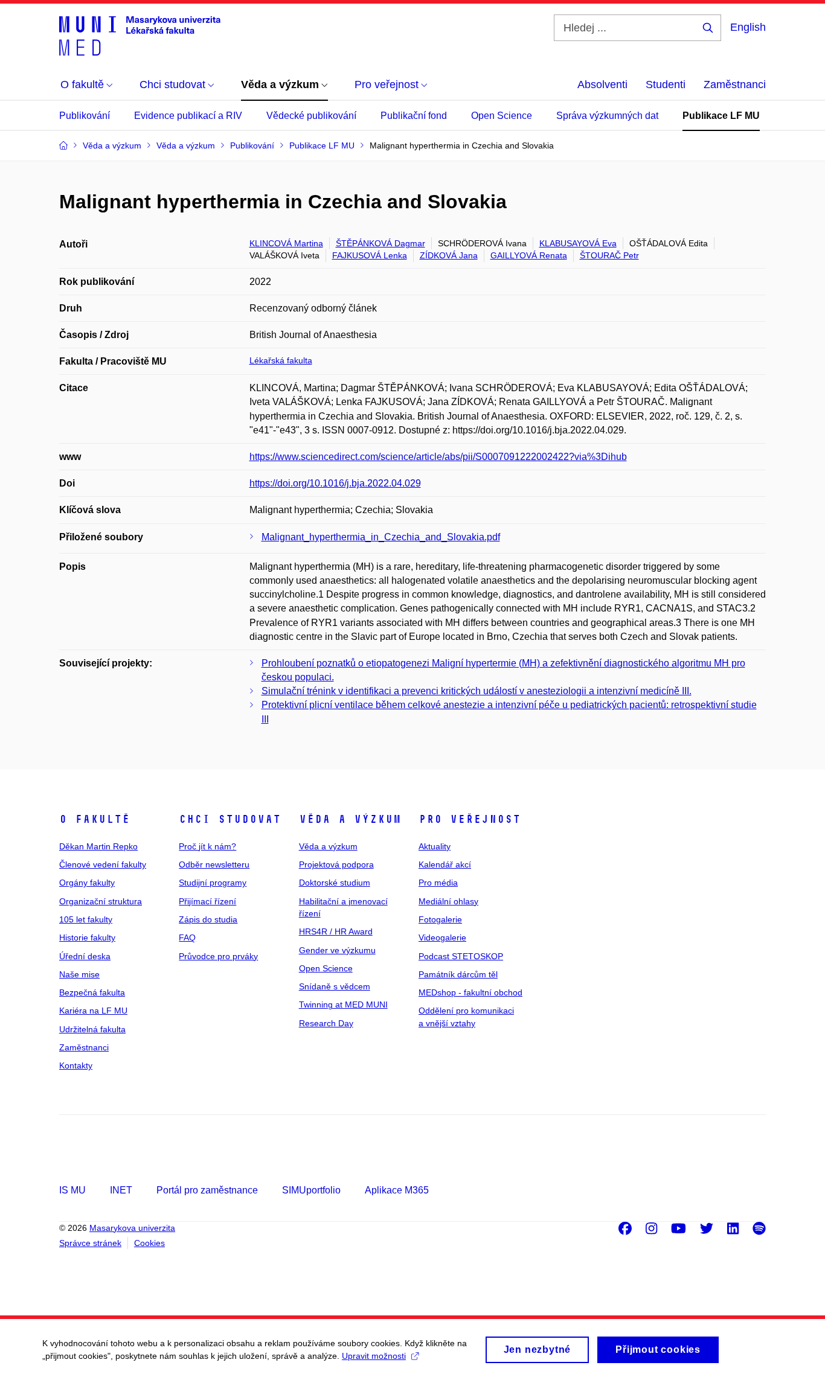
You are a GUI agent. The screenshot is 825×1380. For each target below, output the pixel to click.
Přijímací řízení (207, 901)
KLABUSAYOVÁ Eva (578, 243)
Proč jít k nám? (207, 846)
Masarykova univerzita (132, 1228)
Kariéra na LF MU (93, 1010)
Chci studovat (230, 819)
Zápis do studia (208, 919)
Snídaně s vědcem (334, 986)
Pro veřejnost (470, 819)
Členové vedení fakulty (102, 864)
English (748, 27)
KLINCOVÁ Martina (286, 243)
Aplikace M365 (397, 1190)
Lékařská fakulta (280, 360)
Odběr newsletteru (214, 864)
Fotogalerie (440, 919)
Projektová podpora (336, 864)
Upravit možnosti (374, 1356)
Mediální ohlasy (448, 901)
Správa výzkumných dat (607, 115)
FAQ (187, 937)
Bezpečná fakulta (92, 992)
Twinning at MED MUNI (343, 1004)
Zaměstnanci (735, 84)
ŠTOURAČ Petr (609, 255)
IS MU (72, 1190)
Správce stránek (90, 1243)
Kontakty (75, 1065)
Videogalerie (442, 937)
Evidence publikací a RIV (188, 115)
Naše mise (79, 974)
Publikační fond (413, 115)
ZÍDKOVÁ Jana (449, 255)
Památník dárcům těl (458, 974)
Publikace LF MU (721, 115)
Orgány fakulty (87, 882)
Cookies (149, 1243)
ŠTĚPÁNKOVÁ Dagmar (380, 243)
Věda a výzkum (350, 819)
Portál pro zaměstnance (207, 1190)
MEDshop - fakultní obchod (470, 992)
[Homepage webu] (139, 35)
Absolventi (602, 84)
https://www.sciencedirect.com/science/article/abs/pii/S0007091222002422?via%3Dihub (438, 457)
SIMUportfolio (311, 1190)
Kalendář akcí (445, 864)
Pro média (438, 882)
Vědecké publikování (311, 115)
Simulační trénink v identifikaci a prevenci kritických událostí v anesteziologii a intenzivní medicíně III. (477, 691)
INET (121, 1190)
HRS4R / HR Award (336, 931)
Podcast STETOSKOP (461, 956)
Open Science (501, 115)
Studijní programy (212, 882)
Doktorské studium (334, 882)
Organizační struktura (100, 901)
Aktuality (435, 846)
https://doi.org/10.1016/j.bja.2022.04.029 (335, 483)
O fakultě (94, 819)
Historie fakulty (87, 937)
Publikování (84, 115)
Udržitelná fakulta (92, 1029)
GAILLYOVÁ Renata (528, 255)
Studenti (665, 84)
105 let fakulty (85, 919)
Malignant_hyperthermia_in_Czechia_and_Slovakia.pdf (381, 537)
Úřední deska (85, 956)
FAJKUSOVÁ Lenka (369, 255)
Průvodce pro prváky (218, 956)
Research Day (326, 1023)
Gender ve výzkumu (337, 950)
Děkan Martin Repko (98, 846)
